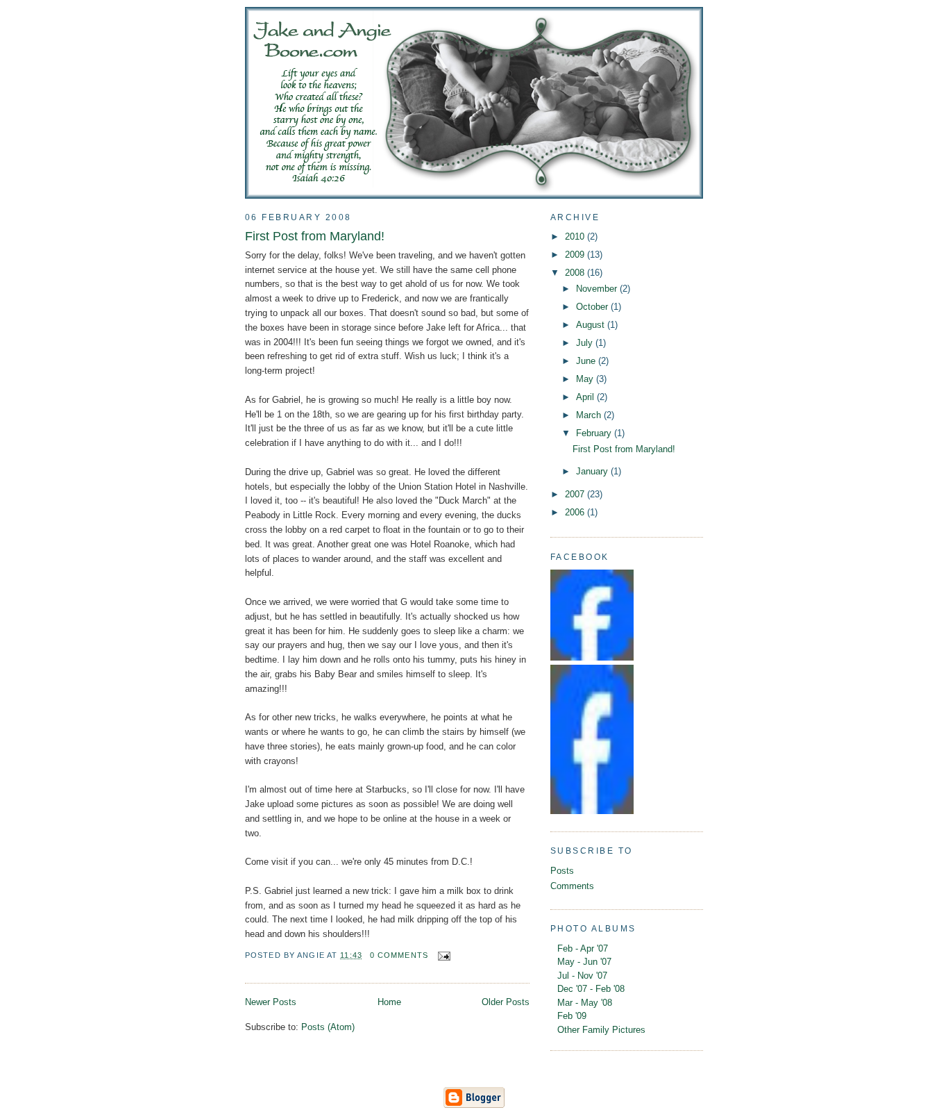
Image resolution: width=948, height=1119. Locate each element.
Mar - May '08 (584, 1002)
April (586, 397)
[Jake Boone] (592, 657)
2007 (576, 494)
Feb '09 (571, 1016)
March (590, 415)
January (593, 471)
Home (389, 1002)
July (585, 343)
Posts (562, 870)
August (591, 325)
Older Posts (506, 1002)
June (587, 361)
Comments (572, 886)
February (595, 433)
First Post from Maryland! (314, 236)
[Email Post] (442, 955)
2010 (576, 236)
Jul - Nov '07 (582, 975)
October (593, 306)
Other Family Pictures (601, 1030)
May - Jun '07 (584, 961)
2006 (576, 512)
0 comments (399, 955)
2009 (576, 254)
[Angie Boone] (592, 811)
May (586, 379)
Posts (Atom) (328, 1027)
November (598, 288)
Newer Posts (270, 1002)
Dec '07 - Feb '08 (591, 989)
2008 (576, 272)
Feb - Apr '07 (582, 948)
